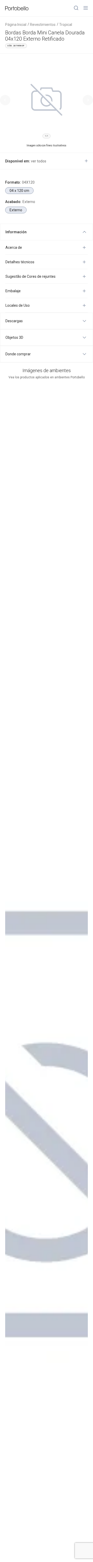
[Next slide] (88, 100)
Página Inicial (15, 24)
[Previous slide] (5, 100)
